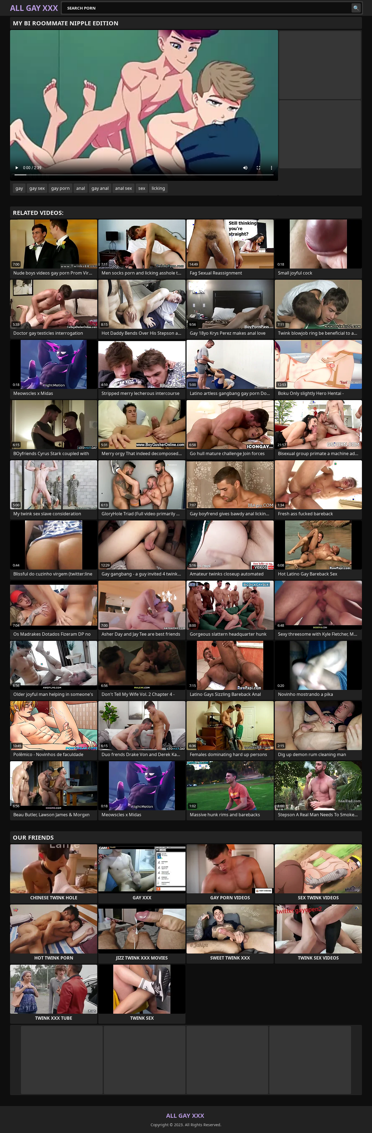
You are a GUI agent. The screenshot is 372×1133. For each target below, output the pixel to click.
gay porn (60, 188)
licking (158, 188)
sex (141, 188)
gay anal (100, 188)
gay (19, 188)
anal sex (123, 188)
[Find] (356, 8)
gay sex (37, 188)
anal (80, 188)
